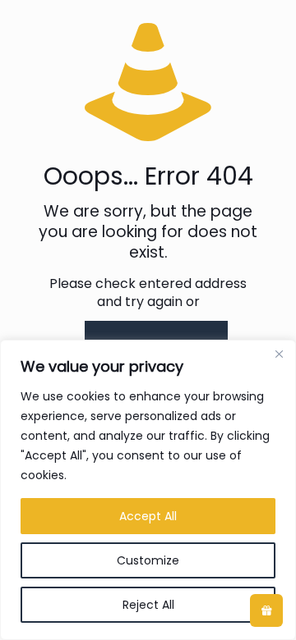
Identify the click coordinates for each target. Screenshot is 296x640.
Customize (148, 560)
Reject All (148, 605)
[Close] (279, 353)
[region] (148, 490)
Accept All (148, 516)
